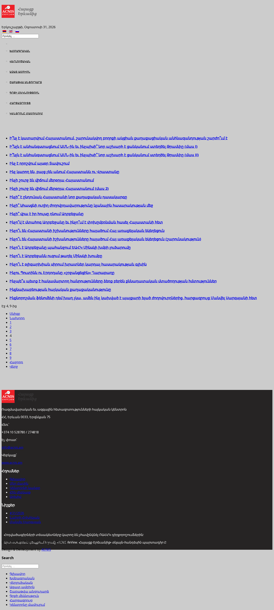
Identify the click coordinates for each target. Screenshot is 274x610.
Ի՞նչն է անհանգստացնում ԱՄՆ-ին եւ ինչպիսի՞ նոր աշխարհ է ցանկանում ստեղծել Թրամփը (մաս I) (103, 146)
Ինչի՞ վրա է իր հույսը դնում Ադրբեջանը (46, 213)
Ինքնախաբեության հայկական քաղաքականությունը (60, 289)
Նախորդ (17, 318)
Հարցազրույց (20, 103)
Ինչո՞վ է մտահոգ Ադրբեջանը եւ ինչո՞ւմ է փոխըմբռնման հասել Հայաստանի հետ (86, 222)
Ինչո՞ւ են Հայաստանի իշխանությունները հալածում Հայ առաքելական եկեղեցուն (87, 230)
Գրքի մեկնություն (24, 92)
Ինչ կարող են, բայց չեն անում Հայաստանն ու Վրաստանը (64, 171)
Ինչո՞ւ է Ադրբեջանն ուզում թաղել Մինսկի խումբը (56, 255)
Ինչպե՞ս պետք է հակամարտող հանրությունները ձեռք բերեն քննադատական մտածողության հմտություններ (113, 281)
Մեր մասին (19, 483)
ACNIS (46, 549)
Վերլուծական (20, 61)
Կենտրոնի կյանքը (25, 488)
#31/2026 (17, 513)
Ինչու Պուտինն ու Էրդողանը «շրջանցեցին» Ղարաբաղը (62, 272)
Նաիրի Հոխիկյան (25, 517)
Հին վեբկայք (20, 492)
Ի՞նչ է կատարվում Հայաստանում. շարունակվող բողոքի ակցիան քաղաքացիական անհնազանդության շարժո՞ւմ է (118, 138)
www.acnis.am (12, 462)
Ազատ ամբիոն (20, 71)
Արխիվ (15, 496)
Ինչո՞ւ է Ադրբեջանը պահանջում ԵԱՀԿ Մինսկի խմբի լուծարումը (70, 247)
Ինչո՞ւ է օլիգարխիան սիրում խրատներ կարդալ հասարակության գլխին (78, 264)
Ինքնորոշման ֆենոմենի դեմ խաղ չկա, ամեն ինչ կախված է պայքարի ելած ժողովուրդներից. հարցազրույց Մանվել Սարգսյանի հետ (133, 297)
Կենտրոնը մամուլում (26, 113)
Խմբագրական (20, 51)
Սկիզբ (15, 313)
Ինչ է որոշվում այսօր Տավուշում (39, 163)
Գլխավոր (17, 479)
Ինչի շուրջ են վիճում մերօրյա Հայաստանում (52, 180)
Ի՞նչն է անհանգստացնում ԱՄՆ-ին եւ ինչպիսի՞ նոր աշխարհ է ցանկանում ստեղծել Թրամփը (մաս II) (104, 154)
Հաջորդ (16, 362)
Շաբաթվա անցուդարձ (26, 82)
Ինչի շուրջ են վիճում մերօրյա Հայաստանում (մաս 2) (59, 188)
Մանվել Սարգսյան (25, 522)
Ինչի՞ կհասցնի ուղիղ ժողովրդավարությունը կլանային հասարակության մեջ (81, 205)
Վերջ (14, 366)
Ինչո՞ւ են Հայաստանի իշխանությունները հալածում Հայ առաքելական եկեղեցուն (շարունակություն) (105, 239)
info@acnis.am (12, 447)
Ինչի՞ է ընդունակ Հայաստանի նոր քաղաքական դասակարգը (68, 196)
